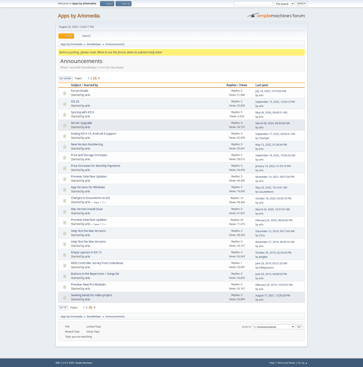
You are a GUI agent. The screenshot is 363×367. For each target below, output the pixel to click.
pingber (263, 257)
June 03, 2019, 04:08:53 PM (271, 274)
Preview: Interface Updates (89, 176)
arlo (87, 95)
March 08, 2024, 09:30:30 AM (272, 123)
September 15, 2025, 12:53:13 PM (275, 102)
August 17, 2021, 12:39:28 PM (272, 295)
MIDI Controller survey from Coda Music (97, 263)
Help (272, 362)
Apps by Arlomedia (79, 15)
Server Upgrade (81, 123)
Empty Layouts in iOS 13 (86, 252)
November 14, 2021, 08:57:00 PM (274, 177)
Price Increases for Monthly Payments (95, 166)
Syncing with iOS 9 (82, 112)
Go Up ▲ (303, 362)
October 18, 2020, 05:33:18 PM (273, 198)
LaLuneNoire (266, 191)
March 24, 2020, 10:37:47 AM (272, 209)
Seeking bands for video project (91, 295)
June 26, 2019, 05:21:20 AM (271, 263)
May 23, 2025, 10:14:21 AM (271, 187)
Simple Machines (83, 363)
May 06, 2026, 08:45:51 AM (271, 112)
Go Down (65, 78)
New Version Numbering (87, 144)
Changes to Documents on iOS (90, 198)
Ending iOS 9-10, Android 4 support (93, 133)
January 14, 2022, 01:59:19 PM (273, 166)
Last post (261, 85)
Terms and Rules (286, 362)
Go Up (63, 307)
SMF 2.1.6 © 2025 (64, 363)
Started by (91, 85)
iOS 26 (75, 101)
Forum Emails (79, 91)
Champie (264, 138)
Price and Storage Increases (89, 155)
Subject (76, 85)
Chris (262, 235)
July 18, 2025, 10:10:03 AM (270, 91)
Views (243, 85)
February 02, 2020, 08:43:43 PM (273, 220)
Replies (231, 85)
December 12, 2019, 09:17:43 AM (275, 231)
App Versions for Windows (88, 187)
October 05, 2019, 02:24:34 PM (273, 252)
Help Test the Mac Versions (88, 231)
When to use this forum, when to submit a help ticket (129, 52)
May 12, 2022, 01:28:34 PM (271, 144)
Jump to (246, 326)
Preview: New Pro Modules (88, 284)
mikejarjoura (266, 267)
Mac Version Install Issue (87, 209)
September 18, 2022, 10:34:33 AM (275, 155)
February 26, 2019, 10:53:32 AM (274, 285)
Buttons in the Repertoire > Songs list (95, 274)
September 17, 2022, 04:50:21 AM (275, 134)
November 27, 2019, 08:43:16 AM (275, 242)
